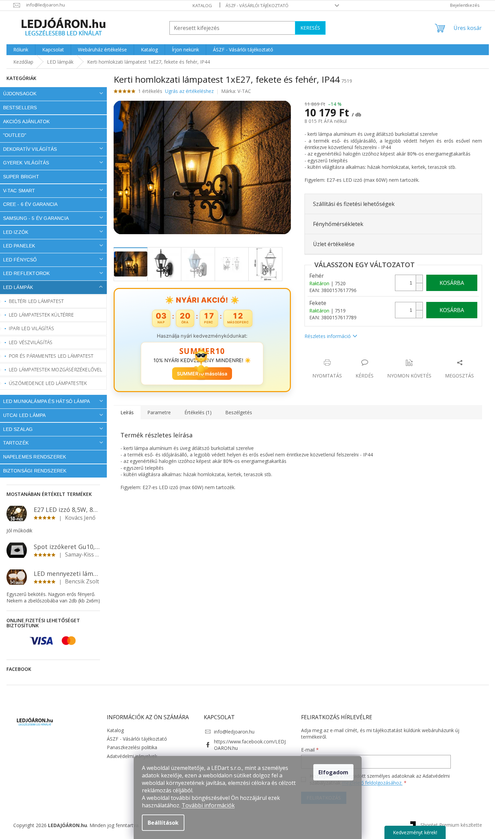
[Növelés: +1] (419, 279)
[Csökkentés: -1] (419, 287)
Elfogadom (333, 772)
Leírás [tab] (127, 412)
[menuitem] (20, 49)
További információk (208, 805)
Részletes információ (327, 336)
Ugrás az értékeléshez (189, 91)
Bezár (352, 355)
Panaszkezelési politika (132, 747)
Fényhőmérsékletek (338, 224)
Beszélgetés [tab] (238, 412)
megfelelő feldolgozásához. (372, 782)
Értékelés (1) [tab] (198, 412)
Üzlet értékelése (333, 244)
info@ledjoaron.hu (234, 731)
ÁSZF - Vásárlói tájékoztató (257, 5)
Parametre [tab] (159, 412)
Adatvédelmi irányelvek (132, 756)
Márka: (236, 91)
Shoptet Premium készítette (451, 824)
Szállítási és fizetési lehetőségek (354, 204)
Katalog (202, 5)
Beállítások (163, 822)
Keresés (310, 28)
